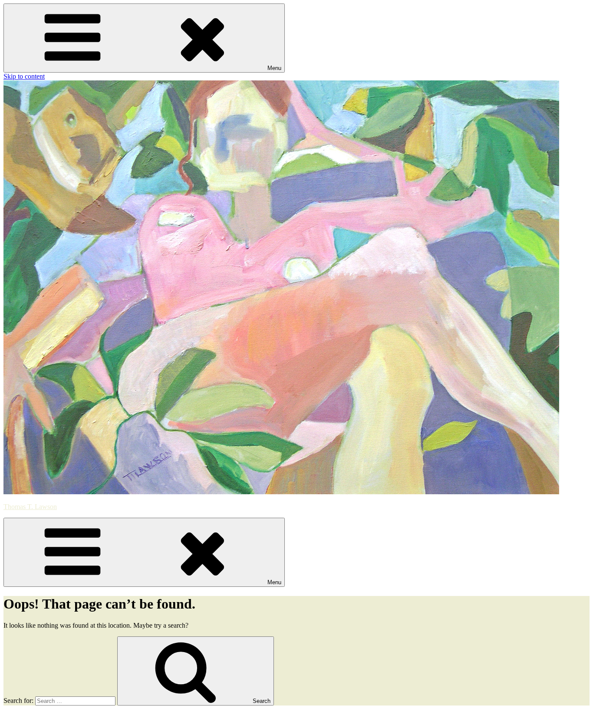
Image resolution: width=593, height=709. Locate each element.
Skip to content (24, 76)
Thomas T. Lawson (30, 506)
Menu (274, 68)
